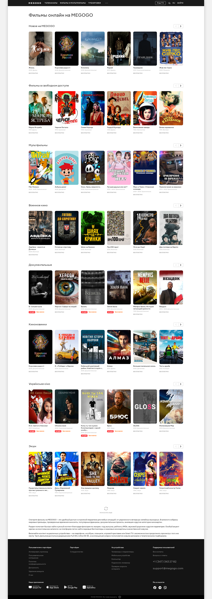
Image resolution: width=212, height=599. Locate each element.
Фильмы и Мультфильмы (73, 3)
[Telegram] (160, 588)
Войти (180, 3)
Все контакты (158, 552)
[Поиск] (169, 3)
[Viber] (165, 588)
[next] (180, 26)
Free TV (160, 3)
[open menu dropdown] (106, 3)
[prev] (175, 26)
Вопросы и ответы (160, 555)
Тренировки (94, 3)
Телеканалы (51, 3)
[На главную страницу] (35, 3)
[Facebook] (155, 588)
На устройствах (118, 547)
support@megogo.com (168, 568)
